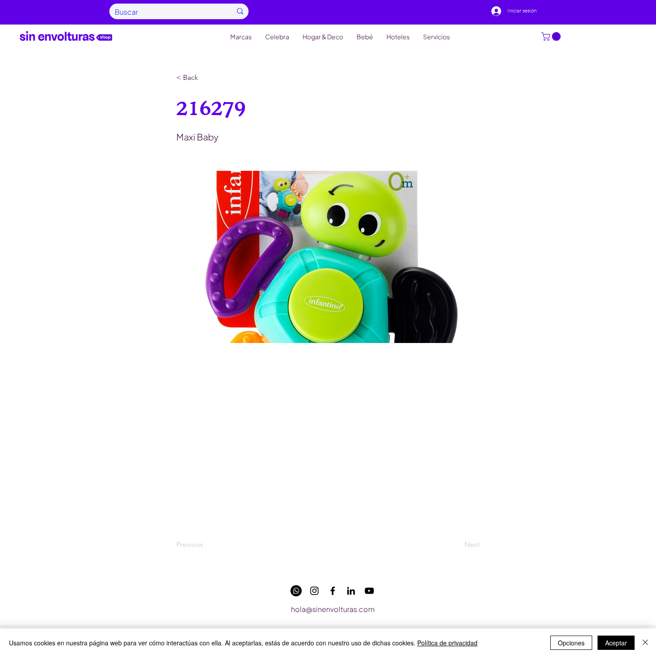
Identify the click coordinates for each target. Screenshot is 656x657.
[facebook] (332, 590)
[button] (552, 36)
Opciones (571, 642)
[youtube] (369, 590)
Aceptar (616, 642)
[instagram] (314, 590)
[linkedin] (351, 590)
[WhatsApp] (296, 590)
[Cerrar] (645, 643)
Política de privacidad (447, 642)
